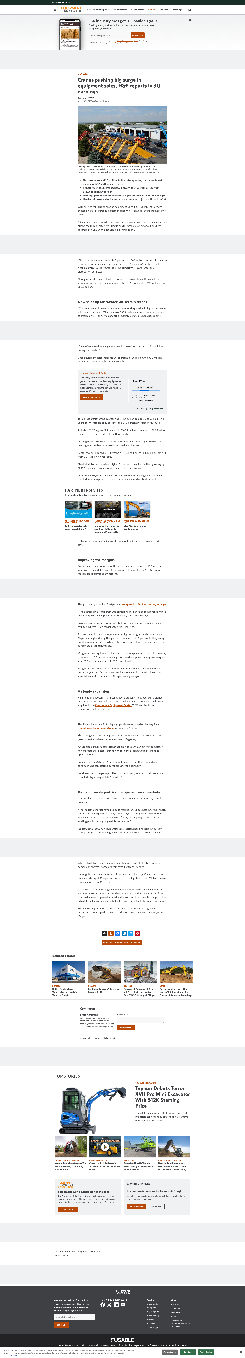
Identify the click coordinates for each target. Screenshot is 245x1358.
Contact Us (182, 1345)
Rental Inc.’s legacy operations (96, 727)
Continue (125, 1027)
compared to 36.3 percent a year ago (144, 604)
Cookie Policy (12, 1355)
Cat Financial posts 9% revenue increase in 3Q (104, 991)
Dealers (83, 73)
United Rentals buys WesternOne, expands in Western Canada (64, 992)
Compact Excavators (145, 1083)
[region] (122, 1352)
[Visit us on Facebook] (102, 1304)
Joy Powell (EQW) (86, 98)
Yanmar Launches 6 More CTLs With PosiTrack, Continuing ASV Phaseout (70, 1166)
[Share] (117, 933)
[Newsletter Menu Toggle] (189, 9)
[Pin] (137, 933)
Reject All (188, 1352)
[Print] (104, 933)
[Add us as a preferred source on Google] (111, 933)
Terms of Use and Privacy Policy (127, 41)
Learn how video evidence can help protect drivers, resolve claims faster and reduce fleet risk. (156, 1197)
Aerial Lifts (129, 1160)
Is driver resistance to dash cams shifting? (76, 527)
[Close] (241, 1352)
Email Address (124, 1014)
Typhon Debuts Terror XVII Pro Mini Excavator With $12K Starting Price (162, 1097)
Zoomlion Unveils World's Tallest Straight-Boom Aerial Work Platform (138, 1166)
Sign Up (61, 1325)
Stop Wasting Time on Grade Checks (135, 527)
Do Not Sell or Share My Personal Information (108, 1345)
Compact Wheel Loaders (170, 1160)
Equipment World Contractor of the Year (83, 1191)
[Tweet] (130, 933)
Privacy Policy (113, 43)
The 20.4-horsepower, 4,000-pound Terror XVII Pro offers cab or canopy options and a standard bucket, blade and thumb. (161, 1116)
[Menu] (55, 9)
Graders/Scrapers (98, 1160)
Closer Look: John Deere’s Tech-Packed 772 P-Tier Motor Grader (104, 1166)
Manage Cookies (138, 1345)
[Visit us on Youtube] (123, 1304)
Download (136, 1206)
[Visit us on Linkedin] (116, 1304)
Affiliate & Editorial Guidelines (161, 1345)
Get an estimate (91, 397)
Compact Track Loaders (67, 1160)
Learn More (68, 1209)
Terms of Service (126, 43)
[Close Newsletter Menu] (189, 20)
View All (156, 1206)
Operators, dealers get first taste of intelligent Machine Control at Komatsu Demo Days (176, 992)
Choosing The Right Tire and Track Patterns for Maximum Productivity (106, 529)
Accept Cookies (206, 1352)
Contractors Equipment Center (113, 705)
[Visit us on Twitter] (109, 1304)
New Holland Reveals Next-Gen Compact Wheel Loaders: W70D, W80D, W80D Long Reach (173, 1166)
